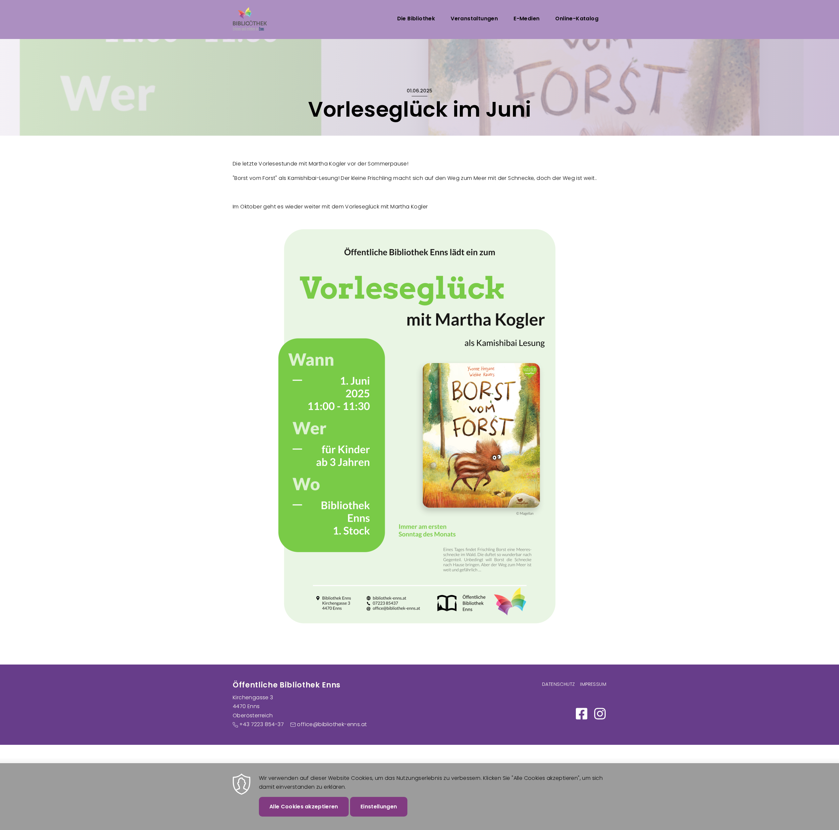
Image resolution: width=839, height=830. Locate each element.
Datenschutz (558, 684)
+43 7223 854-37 (261, 724)
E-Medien (526, 18)
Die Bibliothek (416, 18)
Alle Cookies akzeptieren (303, 806)
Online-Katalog (576, 18)
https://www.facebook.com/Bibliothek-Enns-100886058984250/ (581, 713)
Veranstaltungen (474, 18)
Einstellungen (379, 806)
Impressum (593, 684)
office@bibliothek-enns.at (332, 724)
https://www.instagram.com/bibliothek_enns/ (599, 713)
